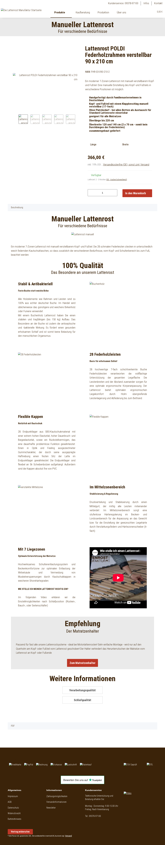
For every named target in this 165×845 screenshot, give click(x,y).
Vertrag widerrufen (20, 831)
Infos (146, 3)
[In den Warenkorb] (10, 43)
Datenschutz (13, 807)
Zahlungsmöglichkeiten (56, 796)
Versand (68, 836)
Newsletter (51, 807)
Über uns (121, 12)
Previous (16, 120)
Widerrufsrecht (14, 813)
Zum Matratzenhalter (82, 663)
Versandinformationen (56, 802)
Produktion (103, 12)
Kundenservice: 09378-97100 (123, 3)
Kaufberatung (83, 12)
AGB (10, 802)
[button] (145, 12)
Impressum (13, 796)
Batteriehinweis (14, 819)
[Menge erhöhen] (113, 192)
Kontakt (158, 3)
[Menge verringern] (91, 192)
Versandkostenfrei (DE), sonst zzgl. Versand (126, 164)
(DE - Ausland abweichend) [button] (116, 179)
